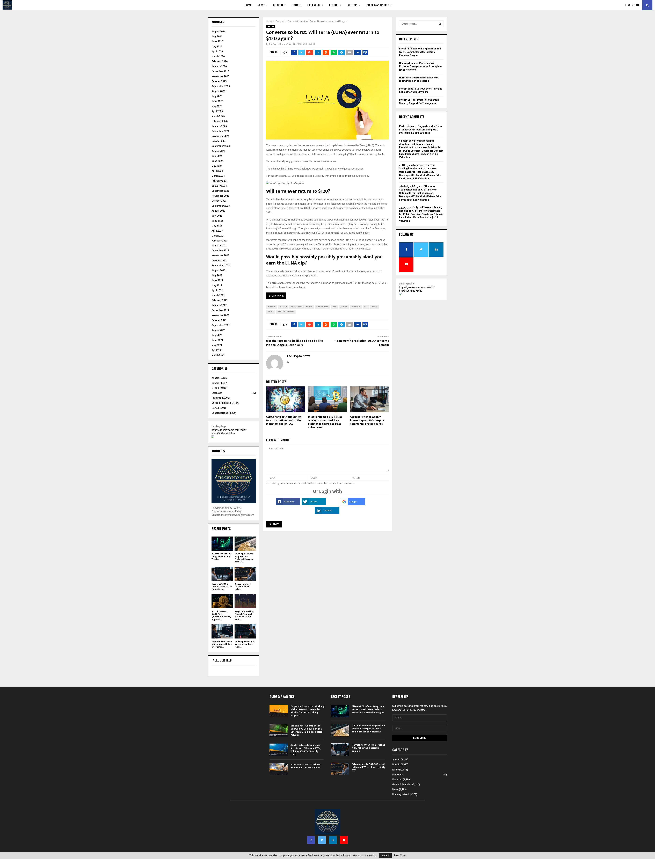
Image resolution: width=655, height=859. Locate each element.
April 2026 (217, 51)
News (261, 5)
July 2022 (217, 275)
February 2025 (220, 121)
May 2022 (217, 285)
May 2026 (217, 46)
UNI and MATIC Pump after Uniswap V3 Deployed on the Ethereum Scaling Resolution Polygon (306, 730)
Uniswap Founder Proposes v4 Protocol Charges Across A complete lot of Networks (420, 66)
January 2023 (219, 245)
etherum (356, 307)
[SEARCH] (439, 23)
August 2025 (218, 91)
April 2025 (217, 111)
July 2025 (217, 96)
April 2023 (217, 230)
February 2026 (220, 61)
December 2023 (220, 190)
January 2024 (219, 186)
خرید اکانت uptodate (410, 165)
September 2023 (221, 205)
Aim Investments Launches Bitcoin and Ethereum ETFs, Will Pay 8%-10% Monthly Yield (305, 749)
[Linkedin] (634, 5)
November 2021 (220, 315)
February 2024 (220, 181)
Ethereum (313, 5)
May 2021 (217, 345)
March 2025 (218, 116)
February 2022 (220, 300)
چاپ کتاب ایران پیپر (408, 207)
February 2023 (220, 240)
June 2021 (217, 340)
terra (271, 312)
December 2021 (220, 310)
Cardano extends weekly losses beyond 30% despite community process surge (367, 420)
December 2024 (220, 131)
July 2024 (217, 156)
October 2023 (219, 200)
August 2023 (218, 210)
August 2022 (218, 270)
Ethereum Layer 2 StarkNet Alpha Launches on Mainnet (305, 765)
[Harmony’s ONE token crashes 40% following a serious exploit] (222, 574)
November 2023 (220, 195)
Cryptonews (322, 307)
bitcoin (283, 307)
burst (309, 307)
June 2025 (217, 101)
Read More (400, 855)
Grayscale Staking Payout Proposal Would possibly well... (244, 615)
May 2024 (217, 166)
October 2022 (219, 260)
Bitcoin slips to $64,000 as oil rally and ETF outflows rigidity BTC (368, 767)
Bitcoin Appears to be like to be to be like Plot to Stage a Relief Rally (294, 343)
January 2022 (219, 305)
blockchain (296, 307)
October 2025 (219, 81)
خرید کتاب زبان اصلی (409, 186)
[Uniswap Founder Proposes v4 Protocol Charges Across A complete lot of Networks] (245, 544)
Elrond (334, 5)
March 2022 (218, 295)
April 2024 (217, 171)
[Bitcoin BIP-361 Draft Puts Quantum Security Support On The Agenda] (222, 601)
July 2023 (217, 215)
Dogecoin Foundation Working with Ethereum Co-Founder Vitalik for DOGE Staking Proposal (307, 711)
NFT (366, 307)
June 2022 (217, 280)
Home (247, 5)
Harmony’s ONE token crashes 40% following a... (222, 586)
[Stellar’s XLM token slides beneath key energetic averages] (222, 631)
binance (271, 307)
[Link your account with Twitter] (314, 504)
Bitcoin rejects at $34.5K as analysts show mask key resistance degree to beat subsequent (325, 422)
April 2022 (217, 290)
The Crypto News (277, 44)
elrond (344, 307)
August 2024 (218, 151)
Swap (374, 307)
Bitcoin (278, 5)
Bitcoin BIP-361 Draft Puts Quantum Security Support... (221, 615)
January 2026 (219, 66)
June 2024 (217, 161)
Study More (276, 295)
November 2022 (220, 255)
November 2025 (220, 76)
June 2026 (217, 41)
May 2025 (217, 106)
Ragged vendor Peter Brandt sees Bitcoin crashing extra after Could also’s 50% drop (420, 129)
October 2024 (219, 141)
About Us (218, 451)
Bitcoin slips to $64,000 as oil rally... (243, 586)
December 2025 (220, 71)
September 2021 (221, 325)
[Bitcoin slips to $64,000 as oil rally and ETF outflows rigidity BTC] (245, 574)
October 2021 (219, 320)
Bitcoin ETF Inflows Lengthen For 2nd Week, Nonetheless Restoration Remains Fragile (420, 52)
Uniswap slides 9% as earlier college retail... (244, 644)
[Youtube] (638, 5)
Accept (385, 855)
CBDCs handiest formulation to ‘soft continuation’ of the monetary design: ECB (283, 420)
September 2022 (221, 265)
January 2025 (219, 126)
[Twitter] (630, 5)
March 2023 (218, 235)
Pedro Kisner (406, 126)
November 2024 (220, 136)
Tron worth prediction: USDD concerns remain (362, 343)
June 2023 (217, 220)
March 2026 (218, 56)
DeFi (334, 307)
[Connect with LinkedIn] (327, 513)
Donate (296, 5)
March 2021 (218, 355)
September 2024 (221, 146)
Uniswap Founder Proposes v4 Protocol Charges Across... (244, 558)
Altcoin (352, 5)
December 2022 (220, 250)
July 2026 (217, 36)
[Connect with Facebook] (288, 504)
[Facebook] (626, 5)
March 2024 (218, 175)
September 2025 (221, 86)
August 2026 (218, 31)
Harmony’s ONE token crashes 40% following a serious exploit (368, 748)
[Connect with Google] (353, 504)
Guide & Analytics (377, 5)
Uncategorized (220, 413)
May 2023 (217, 225)
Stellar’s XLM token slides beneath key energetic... (222, 644)
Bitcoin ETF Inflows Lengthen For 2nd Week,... (222, 556)
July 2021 (217, 335)
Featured (270, 26)
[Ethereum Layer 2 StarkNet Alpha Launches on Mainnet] (279, 769)
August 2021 (218, 330)
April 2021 (217, 350)
